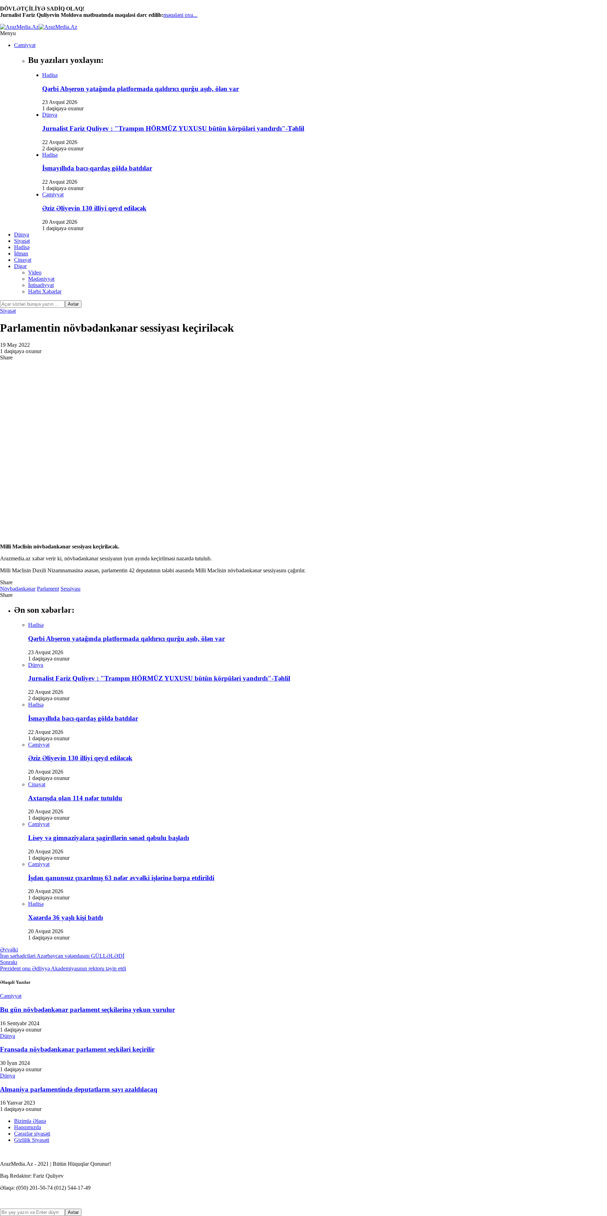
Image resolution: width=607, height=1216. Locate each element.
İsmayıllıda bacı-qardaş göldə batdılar (97, 168)
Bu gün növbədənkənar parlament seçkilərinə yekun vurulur (87, 1009)
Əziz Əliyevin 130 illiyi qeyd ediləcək (94, 208)
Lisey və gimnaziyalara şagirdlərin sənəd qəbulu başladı (108, 837)
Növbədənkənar (17, 589)
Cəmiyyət (24, 45)
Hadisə (22, 247)
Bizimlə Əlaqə (30, 1121)
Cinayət (22, 260)
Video (34, 272)
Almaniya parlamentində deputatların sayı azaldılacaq (78, 1089)
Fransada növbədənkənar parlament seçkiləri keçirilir (77, 1049)
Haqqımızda (27, 1127)
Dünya (21, 235)
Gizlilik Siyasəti (31, 1140)
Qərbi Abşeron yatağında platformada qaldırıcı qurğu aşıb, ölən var (140, 88)
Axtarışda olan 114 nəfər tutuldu (75, 798)
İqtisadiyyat (41, 285)
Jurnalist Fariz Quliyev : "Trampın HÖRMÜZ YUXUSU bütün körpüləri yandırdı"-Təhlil (173, 128)
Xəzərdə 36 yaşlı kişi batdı (65, 917)
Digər (20, 266)
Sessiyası (70, 589)
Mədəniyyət (41, 279)
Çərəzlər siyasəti (32, 1134)
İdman (21, 253)
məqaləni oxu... (180, 15)
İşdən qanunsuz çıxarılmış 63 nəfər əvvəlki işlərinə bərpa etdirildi (121, 878)
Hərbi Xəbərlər (44, 291)
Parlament (48, 589)
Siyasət (22, 241)
